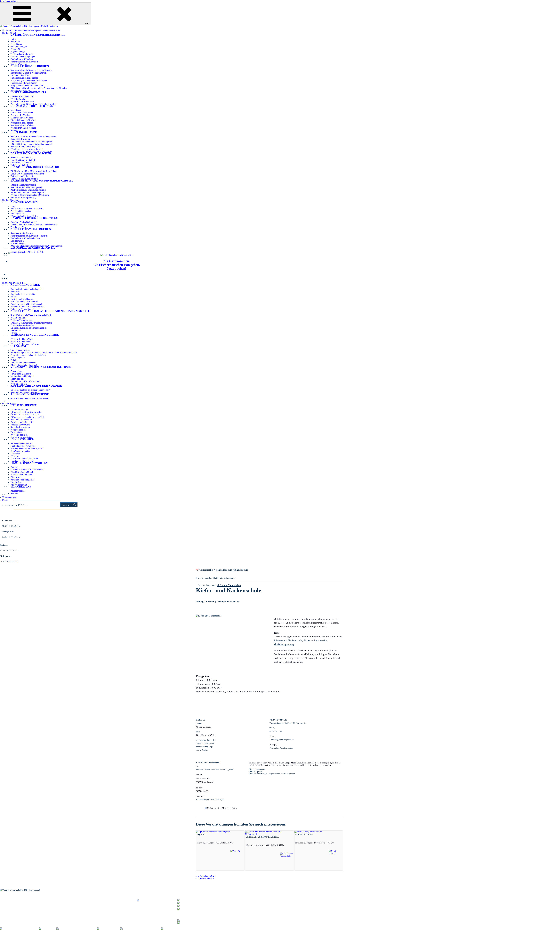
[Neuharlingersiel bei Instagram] (192, 922)
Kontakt (14, 493)
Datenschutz (53, 933)
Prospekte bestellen (19, 435)
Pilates (307, 640)
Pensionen (15, 41)
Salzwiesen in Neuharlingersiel (24, 179)
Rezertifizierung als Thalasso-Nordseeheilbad (31, 315)
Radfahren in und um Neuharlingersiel (27, 192)
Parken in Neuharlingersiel (22, 480)
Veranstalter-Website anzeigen (281, 748)
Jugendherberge (18, 51)
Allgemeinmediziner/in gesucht (24, 365)
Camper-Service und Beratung (34, 217)
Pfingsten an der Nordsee (22, 123)
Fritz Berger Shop (18, 227)
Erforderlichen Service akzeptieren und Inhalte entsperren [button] (272, 774)
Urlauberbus (16, 482)
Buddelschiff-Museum (20, 139)
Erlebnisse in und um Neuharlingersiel (42, 180)
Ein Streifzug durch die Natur (35, 166)
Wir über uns (21, 486)
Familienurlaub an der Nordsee (24, 78)
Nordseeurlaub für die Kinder (24, 83)
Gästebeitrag (16, 477)
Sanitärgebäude (17, 213)
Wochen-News (62, 904)
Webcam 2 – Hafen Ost (21, 341)
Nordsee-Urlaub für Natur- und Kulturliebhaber (32, 70)
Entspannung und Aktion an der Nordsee (29, 80)
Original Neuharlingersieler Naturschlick (28, 328)
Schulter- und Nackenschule (288, 640)
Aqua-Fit (201, 834)
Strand (13, 296)
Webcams (15, 456)
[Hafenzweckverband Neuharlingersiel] (140, 928)
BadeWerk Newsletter (20, 451)
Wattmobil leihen (18, 430)
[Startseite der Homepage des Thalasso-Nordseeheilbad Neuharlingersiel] (31, 30)
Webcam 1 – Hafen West (22, 339)
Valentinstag (16, 110)
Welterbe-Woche (18, 99)
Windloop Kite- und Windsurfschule (27, 149)
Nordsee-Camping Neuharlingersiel (15, 906)
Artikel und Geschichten (21, 443)
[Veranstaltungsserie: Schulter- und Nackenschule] (285, 845)
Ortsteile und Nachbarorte (22, 299)
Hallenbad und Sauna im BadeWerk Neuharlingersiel (34, 224)
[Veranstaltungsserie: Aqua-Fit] (234, 843)
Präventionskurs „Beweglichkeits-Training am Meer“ (34, 104)
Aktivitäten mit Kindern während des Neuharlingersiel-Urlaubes (39, 88)
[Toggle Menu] (1, 29)
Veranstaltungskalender (21, 374)
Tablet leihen (16, 432)
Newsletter (61, 902)
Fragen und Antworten (29, 462)
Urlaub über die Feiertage (32, 105)
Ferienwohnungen (19, 46)
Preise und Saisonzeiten (21, 211)
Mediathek (15, 453)
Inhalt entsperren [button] (255, 771)
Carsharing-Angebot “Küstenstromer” (27, 469)
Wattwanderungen (19, 384)
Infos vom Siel (22, 439)
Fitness (14, 333)
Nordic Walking (304, 834)
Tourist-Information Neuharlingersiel (16, 898)
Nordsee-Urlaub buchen (30, 66)
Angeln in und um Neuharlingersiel (26, 304)
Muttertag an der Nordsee (22, 118)
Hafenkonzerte (17, 379)
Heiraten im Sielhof (19, 165)
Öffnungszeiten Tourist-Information (26, 412)
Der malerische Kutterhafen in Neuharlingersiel (31, 141)
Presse (107, 933)
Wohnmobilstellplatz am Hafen (24, 216)
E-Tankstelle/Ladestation (21, 474)
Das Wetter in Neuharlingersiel (24, 458)
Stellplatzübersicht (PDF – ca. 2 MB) (27, 208)
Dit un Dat (18, 345)
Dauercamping (17, 241)
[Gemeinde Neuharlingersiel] (176, 928)
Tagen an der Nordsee (20, 350)
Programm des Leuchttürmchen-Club (27, 85)
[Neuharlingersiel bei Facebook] (192, 920)
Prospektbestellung (64, 900)
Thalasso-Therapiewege (21, 320)
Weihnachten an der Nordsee (23, 128)
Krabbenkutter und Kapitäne (23, 294)
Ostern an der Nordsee (20, 115)
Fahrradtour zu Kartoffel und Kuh (26, 381)
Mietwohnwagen (18, 243)
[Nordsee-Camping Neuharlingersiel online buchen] (9, 253)
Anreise (14, 467)
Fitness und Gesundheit (205, 743)
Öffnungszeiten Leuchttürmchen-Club (27, 417)
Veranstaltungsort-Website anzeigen (210, 799)
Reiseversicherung (19, 485)
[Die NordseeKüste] (108, 928)
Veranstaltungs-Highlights (22, 376)
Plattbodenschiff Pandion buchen (25, 238)
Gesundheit (16, 330)
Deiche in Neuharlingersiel (22, 176)
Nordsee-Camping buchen (31, 228)
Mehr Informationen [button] (257, 769)
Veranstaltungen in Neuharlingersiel (41, 366)
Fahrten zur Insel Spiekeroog (23, 197)
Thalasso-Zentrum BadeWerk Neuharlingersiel (31, 151)
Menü (87, 23)
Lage (13, 206)
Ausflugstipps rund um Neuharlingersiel (28, 190)
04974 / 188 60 (276, 731)
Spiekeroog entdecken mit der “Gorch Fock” (30, 390)
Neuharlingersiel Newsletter (23, 446)
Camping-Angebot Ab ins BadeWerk (27, 252)
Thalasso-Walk (206, 878)
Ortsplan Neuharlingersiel (22, 422)
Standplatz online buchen (22, 233)
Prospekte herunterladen (21, 437)
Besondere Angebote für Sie (33, 247)
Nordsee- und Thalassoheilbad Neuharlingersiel (50, 310)
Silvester (14, 130)
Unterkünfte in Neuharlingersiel (38, 34)
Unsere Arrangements (28, 92)
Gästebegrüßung (207, 876)
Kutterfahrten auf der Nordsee (36, 385)
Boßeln (14, 360)
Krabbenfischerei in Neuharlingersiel (27, 289)
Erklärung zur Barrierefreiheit (74, 933)
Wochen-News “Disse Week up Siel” (27, 448)
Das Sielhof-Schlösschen (31, 153)
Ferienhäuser (16, 44)
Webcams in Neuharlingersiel (35, 334)
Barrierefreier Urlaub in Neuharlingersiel (28, 73)
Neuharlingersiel (25, 284)
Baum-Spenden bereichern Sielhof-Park (28, 355)
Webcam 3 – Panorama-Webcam (25, 344)
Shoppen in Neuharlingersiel (23, 185)
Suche (5, 500)
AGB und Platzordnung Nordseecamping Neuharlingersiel (36, 246)
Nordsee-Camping (19, 64)
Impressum (42, 933)
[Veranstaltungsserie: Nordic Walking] (335, 843)
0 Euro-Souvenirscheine (30, 394)
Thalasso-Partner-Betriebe (22, 54)
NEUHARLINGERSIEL (13, 283)
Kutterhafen (16, 291)
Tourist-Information (19, 409)
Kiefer (198, 750)
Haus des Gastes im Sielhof (23, 160)
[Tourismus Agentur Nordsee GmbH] (19, 928)
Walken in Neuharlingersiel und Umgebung (30, 195)
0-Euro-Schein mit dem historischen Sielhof (30, 398)
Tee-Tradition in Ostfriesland (23, 362)
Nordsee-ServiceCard (20, 424)
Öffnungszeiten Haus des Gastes (25, 414)
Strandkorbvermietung (20, 90)
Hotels (13, 39)
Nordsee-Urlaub (9, 33)
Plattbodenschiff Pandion (22, 59)
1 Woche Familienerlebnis (22, 96)
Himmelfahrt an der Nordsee (23, 120)
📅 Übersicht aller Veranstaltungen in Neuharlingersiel (222, 570)
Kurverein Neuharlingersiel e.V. (21, 933)
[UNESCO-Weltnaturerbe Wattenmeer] (76, 928)
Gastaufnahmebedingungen (23, 56)
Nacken (205, 750)
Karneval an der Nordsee (22, 112)
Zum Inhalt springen (9, 1)
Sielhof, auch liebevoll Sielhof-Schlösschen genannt (33, 136)
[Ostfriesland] (47, 928)
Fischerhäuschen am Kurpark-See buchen (29, 236)
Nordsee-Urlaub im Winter (22, 125)
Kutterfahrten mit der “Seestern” (25, 392)
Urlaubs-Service (9, 403)
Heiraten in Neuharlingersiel (23, 309)
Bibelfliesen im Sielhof (21, 157)
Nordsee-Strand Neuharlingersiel (25, 146)
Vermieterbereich (155, 933)
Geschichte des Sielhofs (21, 162)
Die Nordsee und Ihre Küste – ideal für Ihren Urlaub (34, 171)
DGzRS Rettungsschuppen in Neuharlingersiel (31, 144)
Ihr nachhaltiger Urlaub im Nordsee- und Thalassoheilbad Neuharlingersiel (44, 352)
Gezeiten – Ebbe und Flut (22, 461)
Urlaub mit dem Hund (20, 75)
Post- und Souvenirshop (21, 419)
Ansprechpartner (18, 491)
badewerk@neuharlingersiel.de (282, 740)
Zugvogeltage (17, 371)
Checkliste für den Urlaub (22, 472)
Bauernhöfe (16, 49)
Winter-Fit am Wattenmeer (22, 101)
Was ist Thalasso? (18, 318)
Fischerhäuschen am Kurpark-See (25, 61)
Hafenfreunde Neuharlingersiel (24, 301)
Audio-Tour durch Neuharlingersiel (26, 187)
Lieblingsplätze (24, 132)
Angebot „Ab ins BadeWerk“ (24, 222)
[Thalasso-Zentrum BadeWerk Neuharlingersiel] (157, 902)
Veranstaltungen (9, 497)
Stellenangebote (18, 357)
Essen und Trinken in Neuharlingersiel (27, 306)
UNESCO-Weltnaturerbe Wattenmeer (27, 174)
